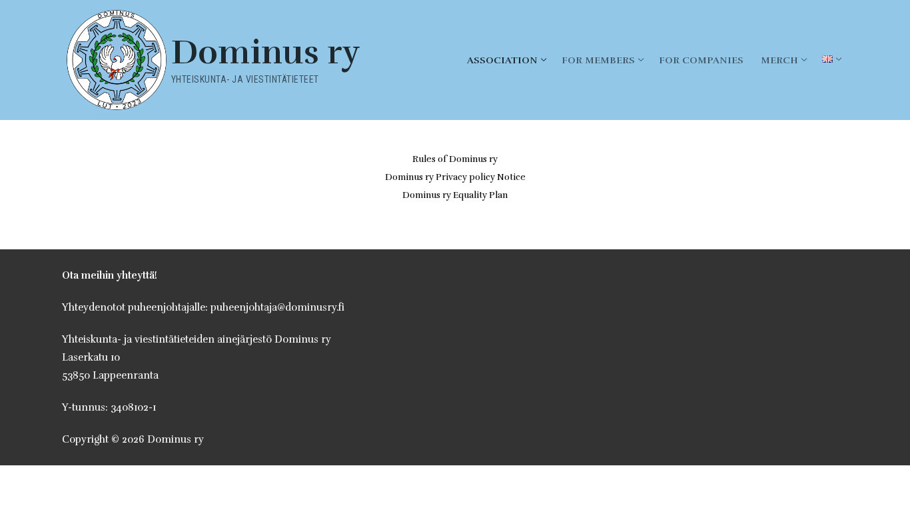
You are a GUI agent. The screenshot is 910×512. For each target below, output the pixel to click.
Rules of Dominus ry (455, 159)
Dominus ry (265, 53)
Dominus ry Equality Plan (455, 195)
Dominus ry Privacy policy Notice (455, 177)
